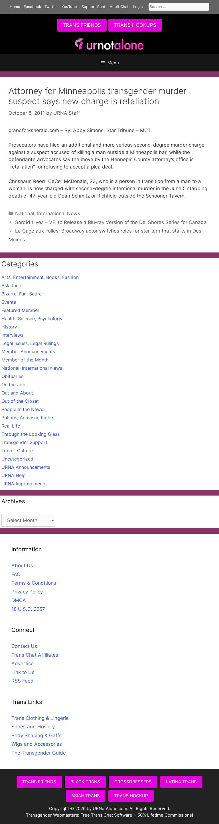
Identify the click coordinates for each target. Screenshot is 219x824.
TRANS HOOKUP (131, 795)
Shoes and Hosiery (33, 727)
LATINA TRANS (181, 781)
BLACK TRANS (85, 781)
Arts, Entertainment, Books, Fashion (40, 277)
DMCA (18, 600)
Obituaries (12, 376)
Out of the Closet (20, 401)
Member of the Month (24, 360)
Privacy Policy (27, 592)
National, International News (47, 213)
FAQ (16, 574)
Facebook (32, 6)
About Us (22, 565)
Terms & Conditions (33, 583)
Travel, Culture (17, 450)
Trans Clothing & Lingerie (40, 718)
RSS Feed (22, 681)
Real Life (10, 426)
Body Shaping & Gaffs (36, 735)
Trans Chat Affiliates (34, 655)
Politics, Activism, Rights (27, 417)
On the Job (13, 384)
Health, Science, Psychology (31, 318)
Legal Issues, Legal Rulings (30, 343)
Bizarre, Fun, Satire (21, 294)
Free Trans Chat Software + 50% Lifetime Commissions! (136, 815)
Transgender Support (24, 442)
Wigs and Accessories (36, 744)
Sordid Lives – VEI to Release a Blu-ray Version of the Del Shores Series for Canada (111, 222)
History (9, 327)
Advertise (22, 663)
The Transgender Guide (38, 753)
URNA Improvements (23, 483)
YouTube (69, 6)
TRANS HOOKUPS (135, 25)
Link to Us (23, 672)
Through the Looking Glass (30, 434)
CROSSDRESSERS (133, 781)
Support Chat (93, 6)
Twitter (50, 6)
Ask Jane (11, 285)
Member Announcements (28, 351)
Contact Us (24, 646)
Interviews (12, 335)
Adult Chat (119, 6)
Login (138, 6)
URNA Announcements (25, 467)
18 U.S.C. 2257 (28, 609)
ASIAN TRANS (85, 795)
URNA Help (13, 475)
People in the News (22, 409)
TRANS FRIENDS (82, 25)
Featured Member (20, 310)
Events (8, 302)
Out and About (17, 393)
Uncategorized (17, 459)
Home (15, 6)
